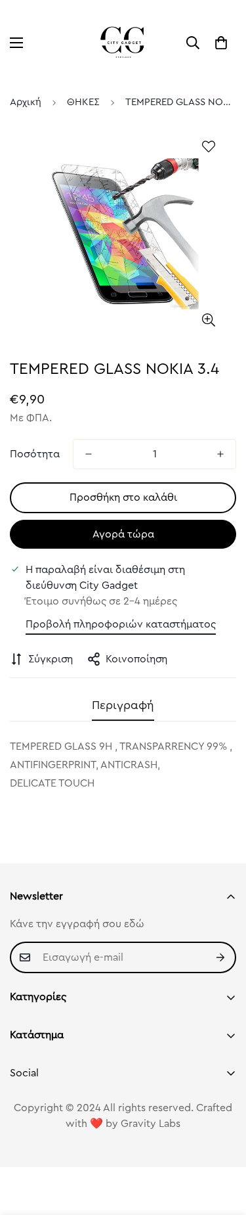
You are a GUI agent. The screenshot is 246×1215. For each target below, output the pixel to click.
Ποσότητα (35, 454)
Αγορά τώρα (123, 534)
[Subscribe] (221, 957)
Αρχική (25, 102)
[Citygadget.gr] (123, 42)
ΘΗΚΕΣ (83, 102)
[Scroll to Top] (222, 1145)
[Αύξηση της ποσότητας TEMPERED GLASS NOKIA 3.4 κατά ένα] (220, 454)
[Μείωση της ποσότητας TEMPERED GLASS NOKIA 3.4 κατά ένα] (88, 454)
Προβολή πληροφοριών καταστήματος (121, 624)
